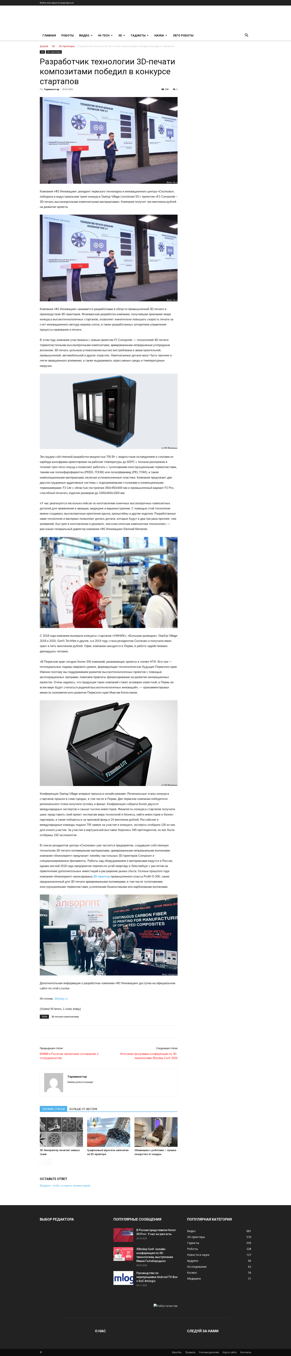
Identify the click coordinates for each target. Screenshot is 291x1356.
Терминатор (51, 89)
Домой (44, 46)
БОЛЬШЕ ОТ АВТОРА (83, 1109)
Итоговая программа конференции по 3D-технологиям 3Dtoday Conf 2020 (149, 1056)
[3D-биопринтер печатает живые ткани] (61, 1132)
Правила (190, 1352)
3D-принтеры (67, 46)
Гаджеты (138, 35)
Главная (49, 35)
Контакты (245, 1352)
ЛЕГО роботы (183, 35)
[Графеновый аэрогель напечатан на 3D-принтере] (108, 1132)
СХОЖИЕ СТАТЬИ (53, 1109)
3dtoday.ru (61, 998)
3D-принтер (101, 876)
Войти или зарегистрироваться (57, 2)
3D (120, 35)
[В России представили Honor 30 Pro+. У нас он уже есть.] (123, 1235)
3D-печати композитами (65, 1016)
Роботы (67, 35)
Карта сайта (230, 1352)
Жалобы (177, 1352)
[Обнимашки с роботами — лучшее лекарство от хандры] (156, 1132)
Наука (159, 35)
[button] (246, 36)
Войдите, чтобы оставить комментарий (65, 1185)
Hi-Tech (103, 35)
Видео (84, 35)
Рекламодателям (209, 1352)
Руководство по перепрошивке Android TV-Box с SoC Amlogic (157, 1277)
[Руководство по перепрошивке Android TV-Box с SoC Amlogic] (123, 1278)
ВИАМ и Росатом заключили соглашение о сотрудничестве (69, 1056)
